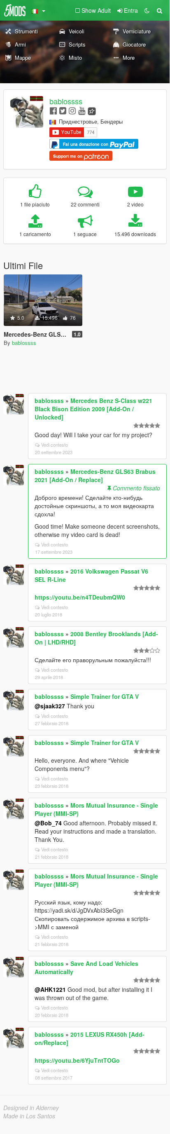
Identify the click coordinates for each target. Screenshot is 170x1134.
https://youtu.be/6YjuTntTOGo (77, 1060)
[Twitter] (63, 110)
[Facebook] (53, 110)
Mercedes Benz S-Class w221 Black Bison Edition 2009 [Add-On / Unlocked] (93, 408)
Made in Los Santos (29, 1116)
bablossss (65, 101)
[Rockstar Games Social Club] (91, 110)
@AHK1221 (50, 989)
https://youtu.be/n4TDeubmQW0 (80, 597)
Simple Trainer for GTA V (104, 696)
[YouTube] (82, 110)
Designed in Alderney (31, 1108)
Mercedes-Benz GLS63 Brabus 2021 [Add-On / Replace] (95, 475)
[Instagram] (72, 110)
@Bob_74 (48, 823)
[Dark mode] (147, 10)
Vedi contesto (54, 444)
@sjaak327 (50, 706)
